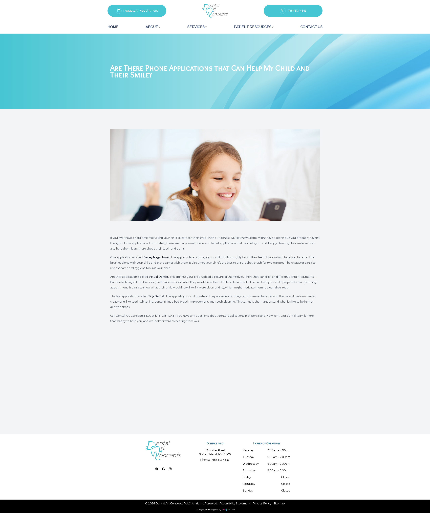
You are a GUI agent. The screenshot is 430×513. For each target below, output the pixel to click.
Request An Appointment (129, 6)
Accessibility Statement (235, 503)
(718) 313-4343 (164, 315)
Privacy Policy (262, 503)
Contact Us (311, 27)
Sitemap (279, 503)
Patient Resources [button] (252, 27)
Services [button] (196, 27)
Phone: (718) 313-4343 (215, 459)
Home (113, 27)
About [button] (152, 27)
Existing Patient (278, 6)
